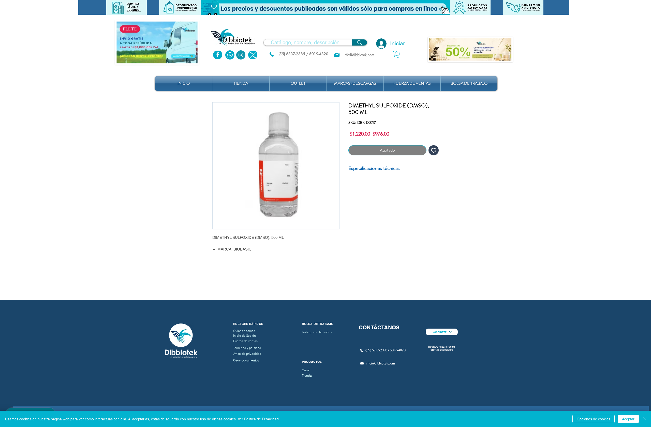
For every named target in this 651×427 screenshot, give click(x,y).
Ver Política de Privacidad (258, 418)
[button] (325, 7)
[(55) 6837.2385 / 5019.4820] (271, 54)
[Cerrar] (645, 419)
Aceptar (628, 418)
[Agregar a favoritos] (433, 150)
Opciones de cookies (593, 418)
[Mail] (336, 54)
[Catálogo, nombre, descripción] (359, 42)
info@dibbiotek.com (380, 363)
